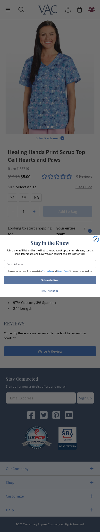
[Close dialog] (96, 239)
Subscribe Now (49, 280)
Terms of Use (47, 270)
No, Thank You (50, 290)
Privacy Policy (63, 270)
